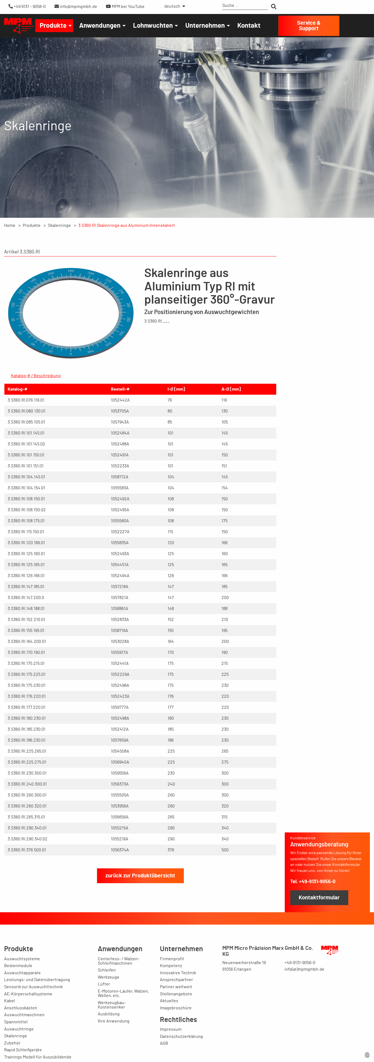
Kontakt (248, 25)
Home (9, 225)
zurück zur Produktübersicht (140, 876)
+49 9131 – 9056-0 (29, 6)
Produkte (53, 25)
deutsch (172, 6)
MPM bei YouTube (128, 6)
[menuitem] (173, 6)
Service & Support (309, 25)
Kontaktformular (319, 897)
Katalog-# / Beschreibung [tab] (36, 376)
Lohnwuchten (153, 25)
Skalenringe (59, 225)
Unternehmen (205, 25)
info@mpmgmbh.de (78, 6)
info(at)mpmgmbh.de (304, 969)
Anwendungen (99, 25)
